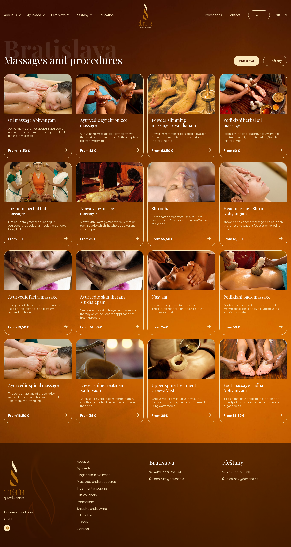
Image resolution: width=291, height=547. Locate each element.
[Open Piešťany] (91, 15)
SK (278, 15)
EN (285, 15)
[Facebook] (7, 528)
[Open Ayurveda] (43, 15)
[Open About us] (19, 15)
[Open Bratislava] (68, 15)
